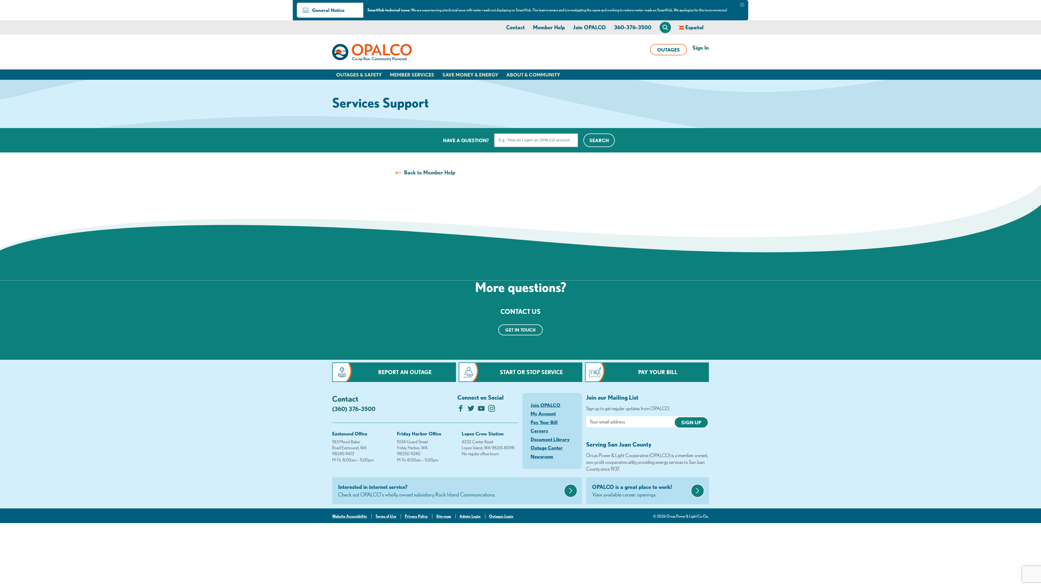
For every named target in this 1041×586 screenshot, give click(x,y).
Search (599, 140)
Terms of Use (385, 516)
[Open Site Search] (665, 27)
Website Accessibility (349, 516)
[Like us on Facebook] (460, 410)
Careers (539, 430)
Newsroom (542, 456)
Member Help (549, 27)
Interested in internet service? (417, 491)
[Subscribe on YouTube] (481, 410)
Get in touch (520, 329)
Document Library (550, 439)
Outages (668, 49)
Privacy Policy (416, 516)
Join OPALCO (589, 27)
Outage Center (547, 447)
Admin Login (470, 516)
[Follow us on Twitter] (471, 410)
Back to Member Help (429, 172)
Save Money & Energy (470, 74)
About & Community (533, 74)
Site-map (443, 516)
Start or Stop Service (531, 372)
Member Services (412, 74)
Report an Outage (405, 372)
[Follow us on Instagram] (491, 410)
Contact (515, 27)
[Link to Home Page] (372, 53)
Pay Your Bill (657, 372)
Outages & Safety (359, 74)
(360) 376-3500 (353, 408)
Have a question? (466, 140)
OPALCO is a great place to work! (632, 491)
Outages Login (501, 516)
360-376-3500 (632, 27)
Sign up (691, 422)
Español (694, 27)
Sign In (700, 47)
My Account (543, 413)
